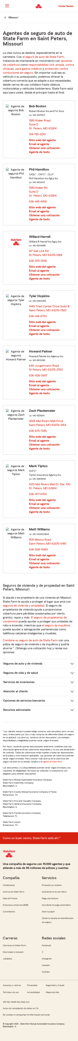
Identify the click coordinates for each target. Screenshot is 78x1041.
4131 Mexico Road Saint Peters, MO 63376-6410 (48, 541)
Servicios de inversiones (18, 682)
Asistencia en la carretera (54, 892)
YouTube (46, 972)
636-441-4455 (38, 201)
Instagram (47, 959)
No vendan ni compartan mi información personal (26, 1015)
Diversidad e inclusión (13, 952)
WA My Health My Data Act (16, 1002)
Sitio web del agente (42, 140)
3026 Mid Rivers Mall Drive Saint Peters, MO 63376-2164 (48, 423)
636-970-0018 (38, 260)
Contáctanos (9, 885)
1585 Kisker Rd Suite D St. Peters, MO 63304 (43, 191)
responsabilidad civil (41, 64)
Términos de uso (11, 992)
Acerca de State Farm (13, 892)
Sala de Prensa (10, 898)
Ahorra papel (48, 911)
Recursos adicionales (16, 709)
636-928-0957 (38, 375)
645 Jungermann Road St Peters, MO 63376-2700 (46, 367)
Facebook (46, 945)
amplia (59, 64)
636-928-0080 (38, 549)
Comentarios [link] (9, 911)
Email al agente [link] (39, 144)
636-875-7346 (38, 430)
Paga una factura (50, 898)
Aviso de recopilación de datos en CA (21, 1008)
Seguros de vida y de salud (20, 672)
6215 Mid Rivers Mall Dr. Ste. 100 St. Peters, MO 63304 (49, 486)
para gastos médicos (28, 68)
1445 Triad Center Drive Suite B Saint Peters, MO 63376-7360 (49, 308)
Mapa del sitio (52, 992)
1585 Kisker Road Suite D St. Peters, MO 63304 (43, 124)
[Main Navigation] (7, 6)
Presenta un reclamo (52, 885)
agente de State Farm (52, 761)
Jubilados (7, 959)
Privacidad (32, 985)
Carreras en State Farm (14, 945)
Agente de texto (39, 152)
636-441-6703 (38, 316)
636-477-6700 (38, 494)
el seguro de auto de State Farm (43, 56)
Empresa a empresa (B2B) (15, 905)
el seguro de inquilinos (56, 625)
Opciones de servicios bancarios (24, 700)
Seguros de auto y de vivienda (22, 663)
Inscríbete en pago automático (56, 905)
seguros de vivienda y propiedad (23, 605)
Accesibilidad (33, 992)
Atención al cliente (15, 691)
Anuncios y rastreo (12, 985)
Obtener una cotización (44, 148)
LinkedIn (46, 965)
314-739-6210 (37, 134)
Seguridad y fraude (55, 985)
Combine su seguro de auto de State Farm (30, 640)
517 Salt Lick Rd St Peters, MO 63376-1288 (46, 253)
